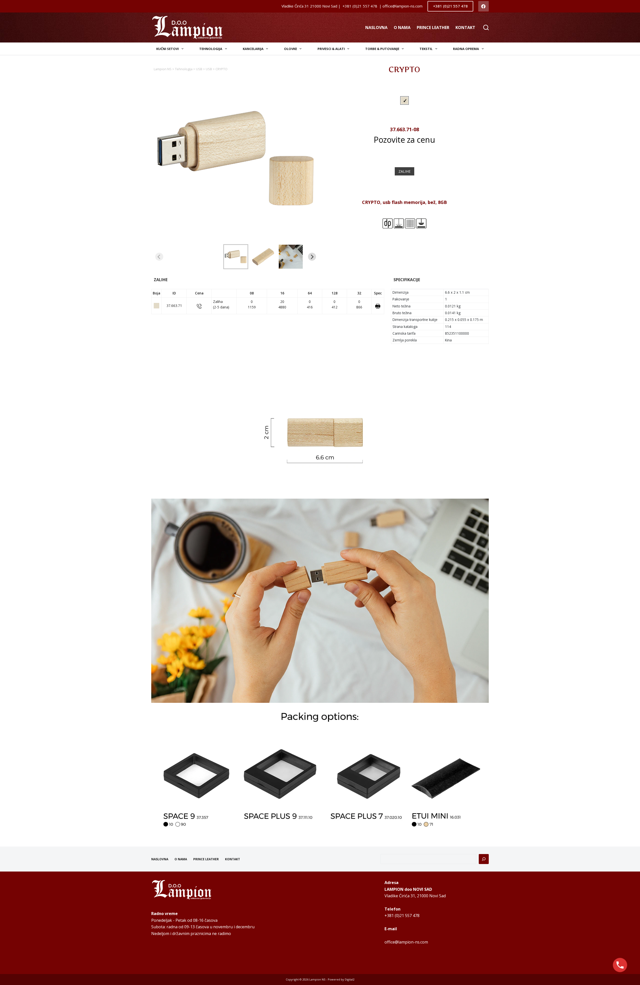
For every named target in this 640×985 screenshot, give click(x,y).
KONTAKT (465, 27)
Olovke (290, 48)
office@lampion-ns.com (406, 942)
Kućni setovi (167, 48)
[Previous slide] (159, 257)
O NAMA (402, 27)
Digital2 (349, 979)
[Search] (486, 27)
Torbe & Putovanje (382, 48)
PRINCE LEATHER (433, 27)
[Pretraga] (484, 859)
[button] (235, 256)
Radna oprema (466, 48)
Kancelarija (253, 48)
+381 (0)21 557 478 (450, 5)
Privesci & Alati (331, 48)
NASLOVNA (376, 27)
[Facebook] (483, 6)
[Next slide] (312, 257)
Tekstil (426, 48)
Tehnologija (210, 48)
